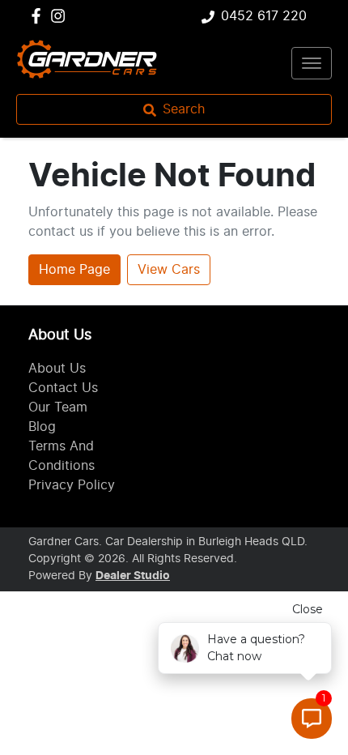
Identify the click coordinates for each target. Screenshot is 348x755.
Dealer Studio (132, 576)
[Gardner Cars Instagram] (61, 15)
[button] (311, 63)
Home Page (74, 269)
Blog (42, 426)
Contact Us (63, 388)
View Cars (169, 269)
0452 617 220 (264, 16)
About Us (57, 368)
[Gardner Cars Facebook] (39, 15)
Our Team (57, 407)
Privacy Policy (71, 485)
